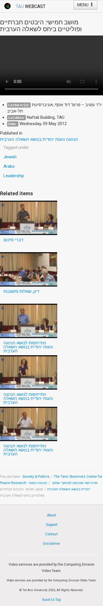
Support (52, 525)
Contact (51, 534)
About (51, 515)
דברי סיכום (13, 239)
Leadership (13, 175)
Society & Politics (35, 477)
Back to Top (51, 600)
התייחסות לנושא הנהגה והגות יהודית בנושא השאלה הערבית (28, 347)
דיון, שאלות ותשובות (21, 291)
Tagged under (16, 147)
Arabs (9, 166)
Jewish (10, 156)
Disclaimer (51, 544)
